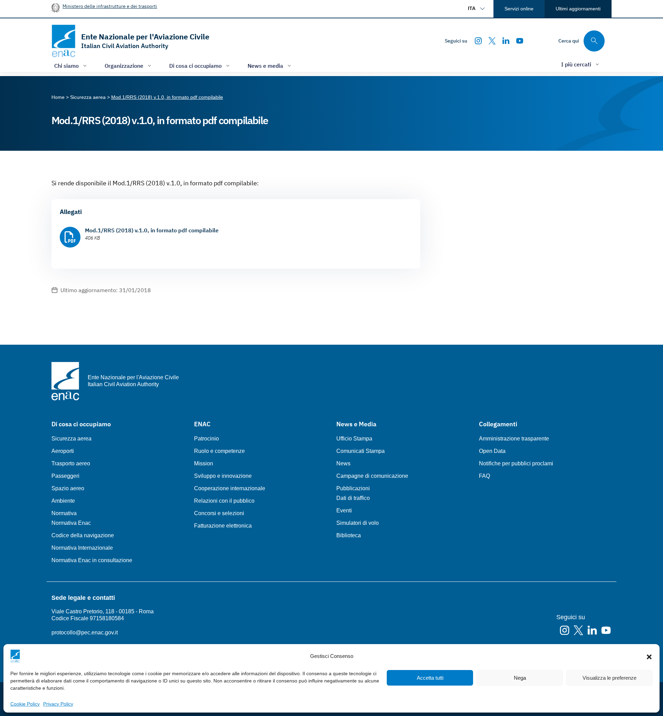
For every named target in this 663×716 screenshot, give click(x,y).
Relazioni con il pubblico (224, 501)
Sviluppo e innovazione (223, 476)
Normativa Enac (71, 523)
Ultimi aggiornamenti (578, 8)
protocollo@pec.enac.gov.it (84, 632)
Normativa (64, 513)
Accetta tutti (430, 678)
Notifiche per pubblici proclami (516, 463)
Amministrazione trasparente (514, 438)
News (343, 463)
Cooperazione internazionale (229, 488)
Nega (520, 678)
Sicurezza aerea (71, 438)
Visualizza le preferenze (609, 678)
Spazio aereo (67, 488)
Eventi (344, 510)
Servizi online (519, 8)
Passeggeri (65, 476)
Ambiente (63, 501)
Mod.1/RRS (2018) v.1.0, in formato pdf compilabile (152, 230)
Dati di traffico (353, 498)
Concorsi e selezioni (219, 513)
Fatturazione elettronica (223, 526)
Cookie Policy (25, 704)
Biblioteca (348, 535)
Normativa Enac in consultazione (91, 560)
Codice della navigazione (82, 535)
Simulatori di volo (357, 523)
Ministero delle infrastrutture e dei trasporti (110, 6)
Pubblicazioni (353, 488)
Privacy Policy (58, 704)
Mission (203, 463)
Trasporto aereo (70, 463)
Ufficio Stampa (354, 438)
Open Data (492, 451)
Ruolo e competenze (219, 451)
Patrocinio (206, 438)
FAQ (484, 476)
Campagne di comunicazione (372, 476)
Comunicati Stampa (360, 451)
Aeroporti (62, 451)
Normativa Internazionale (82, 548)
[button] (649, 656)
